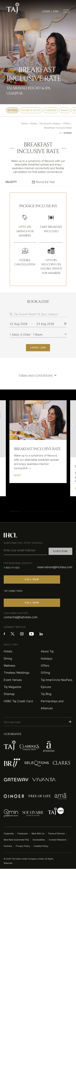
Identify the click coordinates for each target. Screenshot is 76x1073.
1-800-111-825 (12, 567)
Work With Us (37, 833)
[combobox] (40, 314)
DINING (65, 110)
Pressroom (22, 833)
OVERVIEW (50, 110)
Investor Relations (57, 839)
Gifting (45, 672)
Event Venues (13, 680)
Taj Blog (46, 694)
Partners (8, 846)
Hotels (8, 651)
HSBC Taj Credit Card (18, 701)
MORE (17, 475)
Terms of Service (56, 833)
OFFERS (12, 110)
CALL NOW (32, 579)
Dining (8, 658)
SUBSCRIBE (60, 551)
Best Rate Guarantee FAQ (16, 839)
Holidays (46, 658)
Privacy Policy (23, 846)
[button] (38, 722)
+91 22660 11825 (13, 590)
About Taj (47, 651)
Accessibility (39, 839)
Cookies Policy (41, 846)
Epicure (46, 687)
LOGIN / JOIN (38, 347)
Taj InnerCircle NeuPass (56, 680)
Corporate (9, 833)
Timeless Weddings (16, 672)
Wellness (9, 665)
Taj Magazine (12, 687)
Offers (45, 665)
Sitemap (9, 694)
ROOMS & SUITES (30, 110)
